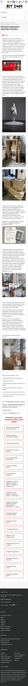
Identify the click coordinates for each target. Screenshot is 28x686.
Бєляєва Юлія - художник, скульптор (16, 401)
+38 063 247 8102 (6, 410)
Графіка (2, 619)
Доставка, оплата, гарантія (6, 656)
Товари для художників (5, 628)
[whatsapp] (15, 605)
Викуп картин (17, 653)
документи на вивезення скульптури (10, 222)
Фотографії (3, 622)
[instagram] (12, 605)
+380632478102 (4, 592)
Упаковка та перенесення (5, 630)
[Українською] (8, 2)
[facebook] (10, 605)
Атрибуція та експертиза (5, 658)
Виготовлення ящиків (5, 642)
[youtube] (14, 605)
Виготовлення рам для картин (6, 644)
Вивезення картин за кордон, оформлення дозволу (10, 638)
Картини (2, 617)
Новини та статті (4, 654)
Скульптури (3, 621)
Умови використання (18, 656)
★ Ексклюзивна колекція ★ (6, 615)
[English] (14, 2)
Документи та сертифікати (6, 626)
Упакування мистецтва (5, 640)
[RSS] (5, 17)
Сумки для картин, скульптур (6, 660)
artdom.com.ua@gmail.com (6, 599)
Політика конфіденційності (19, 654)
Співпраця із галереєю (5, 662)
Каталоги (2, 624)
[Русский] (11, 2)
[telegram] (17, 605)
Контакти (16, 660)
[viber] (19, 605)
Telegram (12, 413)
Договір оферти (17, 658)
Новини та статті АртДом (10, 22)
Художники (3, 653)
